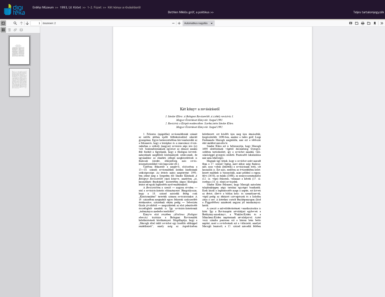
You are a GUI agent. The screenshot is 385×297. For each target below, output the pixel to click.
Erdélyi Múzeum (43, 7)
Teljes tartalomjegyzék (368, 12)
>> (191, 12)
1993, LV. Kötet (70, 7)
